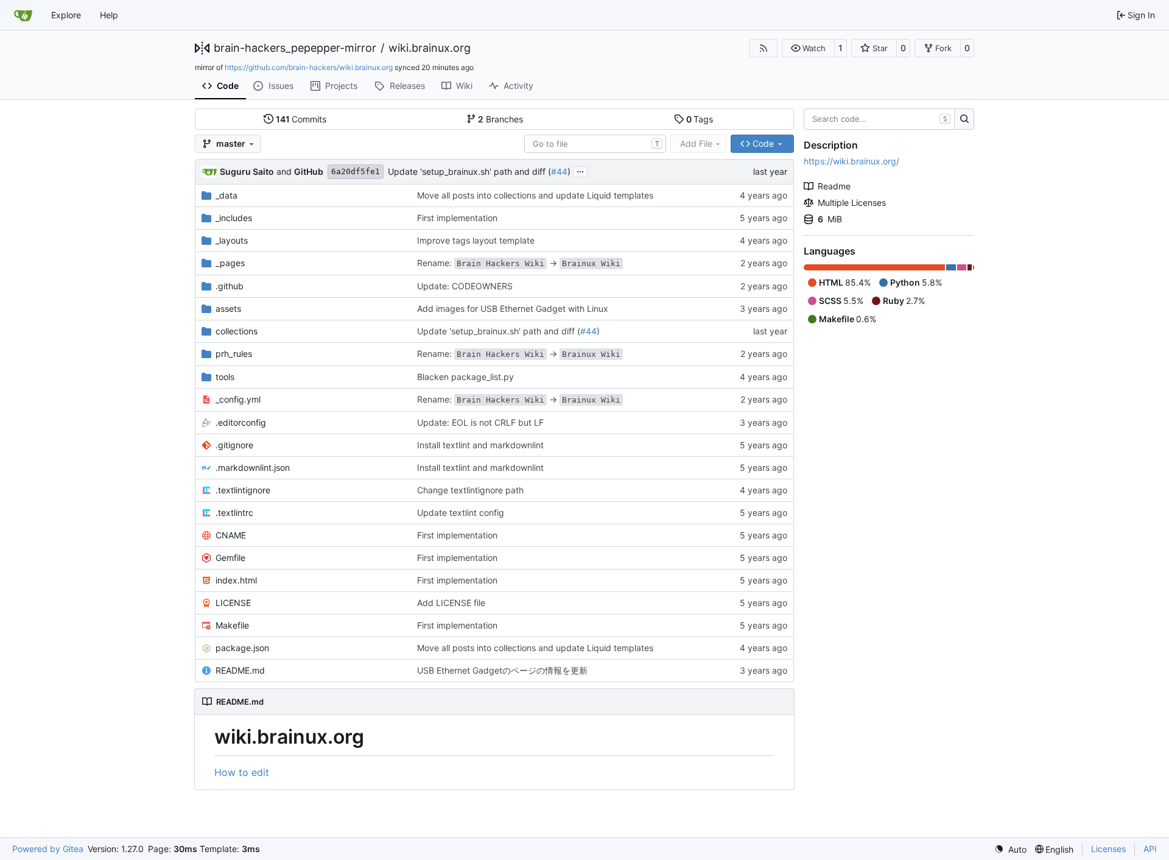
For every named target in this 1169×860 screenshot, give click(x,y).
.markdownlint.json (253, 467)
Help (109, 15)
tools (225, 377)
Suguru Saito (247, 171)
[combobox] (595, 144)
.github (230, 286)
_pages (230, 263)
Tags (700, 119)
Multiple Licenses (852, 202)
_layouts (232, 240)
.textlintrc (234, 512)
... (580, 170)
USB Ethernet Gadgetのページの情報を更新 (502, 670)
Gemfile (230, 557)
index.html (236, 580)
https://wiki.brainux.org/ (851, 161)
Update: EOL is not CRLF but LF (480, 422)
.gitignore (234, 445)
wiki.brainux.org (429, 48)
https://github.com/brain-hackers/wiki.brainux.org (309, 67)
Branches (500, 119)
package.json (242, 648)
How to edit (241, 772)
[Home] (23, 15)
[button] (808, 48)
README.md (240, 670)
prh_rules (234, 353)
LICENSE (233, 602)
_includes (234, 218)
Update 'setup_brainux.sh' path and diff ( (469, 171)
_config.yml (238, 399)
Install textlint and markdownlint (480, 445)
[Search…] (964, 119)
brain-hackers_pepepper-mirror (295, 48)
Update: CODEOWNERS (465, 286)
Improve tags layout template (476, 240)
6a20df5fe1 (355, 171)
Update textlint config (460, 512)
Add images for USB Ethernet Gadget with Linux (512, 308)
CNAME (231, 535)
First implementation (457, 218)
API (1150, 849)
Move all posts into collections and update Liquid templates (535, 195)
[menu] (1010, 849)
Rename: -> (518, 263)
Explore (66, 15)
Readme (834, 186)
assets (228, 308)
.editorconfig (241, 422)
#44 (559, 171)
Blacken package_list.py (465, 377)
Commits (301, 119)
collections (237, 331)
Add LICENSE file (451, 602)
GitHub (308, 171)
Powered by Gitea (47, 849)
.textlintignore (243, 490)
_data (226, 195)
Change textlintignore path (470, 490)
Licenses (1108, 849)
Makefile (232, 625)
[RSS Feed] (763, 48)
